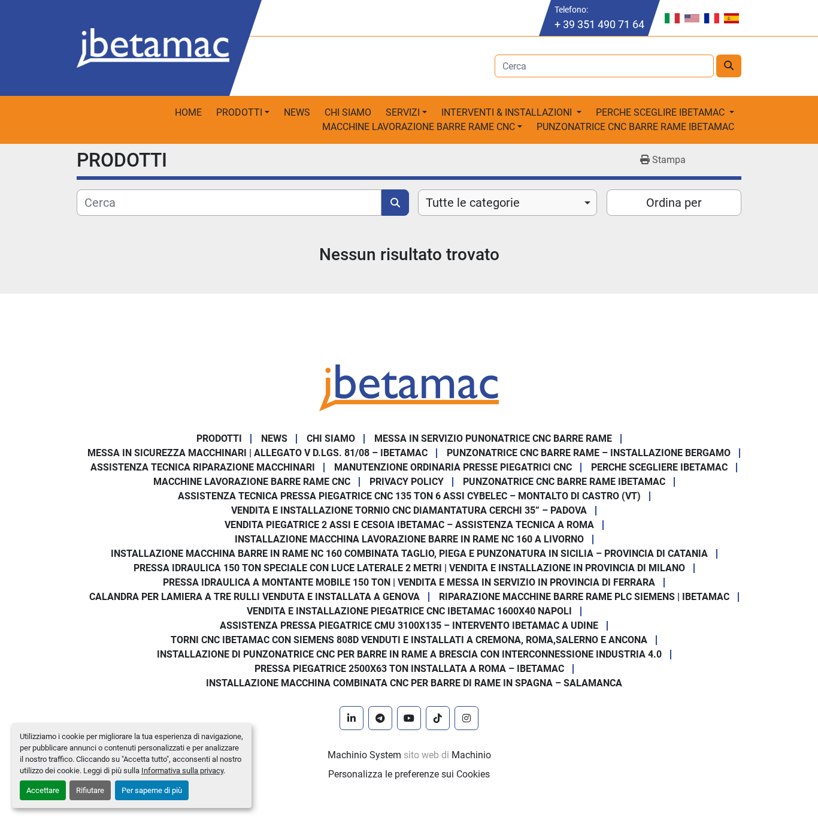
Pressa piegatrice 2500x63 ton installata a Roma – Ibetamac (409, 668)
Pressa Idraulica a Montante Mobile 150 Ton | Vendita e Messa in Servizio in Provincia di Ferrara (409, 582)
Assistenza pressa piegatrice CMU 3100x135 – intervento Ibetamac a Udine (409, 625)
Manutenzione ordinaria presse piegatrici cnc (453, 467)
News (297, 112)
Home (188, 112)
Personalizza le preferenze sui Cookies (409, 774)
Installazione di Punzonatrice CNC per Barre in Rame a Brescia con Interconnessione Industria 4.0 (409, 654)
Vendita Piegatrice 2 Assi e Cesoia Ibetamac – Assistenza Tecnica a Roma (409, 524)
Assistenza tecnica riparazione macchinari (202, 467)
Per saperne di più (152, 790)
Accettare (42, 790)
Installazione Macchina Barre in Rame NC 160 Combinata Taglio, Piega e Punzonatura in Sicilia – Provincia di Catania (409, 553)
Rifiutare (90, 790)
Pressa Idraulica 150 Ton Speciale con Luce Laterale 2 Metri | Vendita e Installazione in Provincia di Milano (409, 568)
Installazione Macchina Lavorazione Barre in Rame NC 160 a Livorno (409, 539)
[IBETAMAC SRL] (409, 387)
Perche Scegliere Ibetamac (659, 467)
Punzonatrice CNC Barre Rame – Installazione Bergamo (589, 453)
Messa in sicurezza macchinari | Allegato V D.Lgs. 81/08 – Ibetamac (257, 453)
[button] (242, 112)
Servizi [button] (403, 112)
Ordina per (674, 202)
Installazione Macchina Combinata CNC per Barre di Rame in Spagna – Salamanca (414, 683)
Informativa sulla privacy (182, 770)
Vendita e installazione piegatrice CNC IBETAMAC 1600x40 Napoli (409, 611)
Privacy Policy (406, 481)
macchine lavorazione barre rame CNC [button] (418, 126)
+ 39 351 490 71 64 (599, 24)
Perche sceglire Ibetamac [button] (661, 112)
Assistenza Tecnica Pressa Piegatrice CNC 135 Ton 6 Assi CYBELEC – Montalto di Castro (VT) (409, 496)
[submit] (728, 66)
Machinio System (364, 755)
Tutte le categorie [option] (473, 202)
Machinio (471, 755)
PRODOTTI (239, 112)
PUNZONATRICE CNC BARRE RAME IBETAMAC (635, 126)
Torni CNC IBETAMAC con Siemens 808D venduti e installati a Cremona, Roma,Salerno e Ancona (409, 640)
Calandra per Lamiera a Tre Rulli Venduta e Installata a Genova (254, 596)
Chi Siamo (348, 112)
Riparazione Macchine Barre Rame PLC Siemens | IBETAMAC (584, 596)
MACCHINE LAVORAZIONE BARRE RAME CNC (251, 481)
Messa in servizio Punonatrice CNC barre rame (493, 438)
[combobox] (507, 202)
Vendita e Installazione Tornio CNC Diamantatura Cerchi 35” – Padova (409, 510)
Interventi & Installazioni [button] (507, 112)
